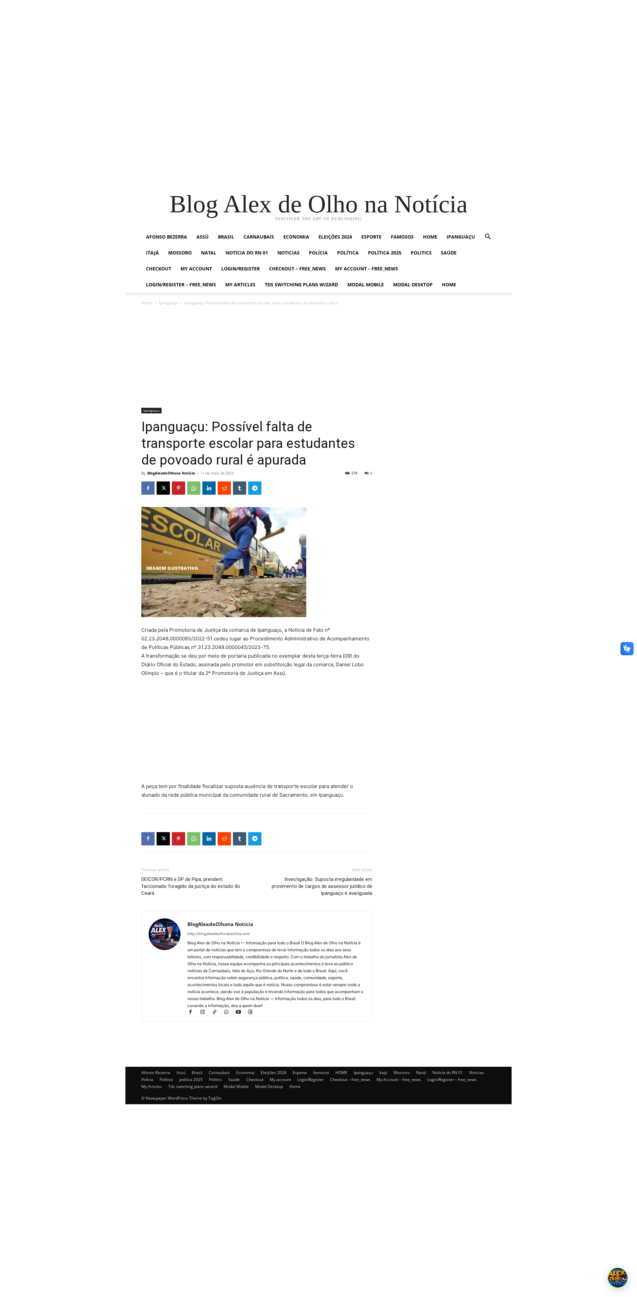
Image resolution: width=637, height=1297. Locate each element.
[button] (488, 237)
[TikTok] (217, 1012)
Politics (421, 253)
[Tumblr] (239, 488)
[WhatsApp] (193, 488)
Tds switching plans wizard (301, 284)
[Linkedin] (209, 488)
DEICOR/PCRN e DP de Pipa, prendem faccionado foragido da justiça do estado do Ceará (190, 886)
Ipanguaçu (461, 237)
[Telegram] (254, 488)
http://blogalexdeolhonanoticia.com (218, 933)
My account (196, 268)
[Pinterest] (178, 488)
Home (449, 284)
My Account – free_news (366, 268)
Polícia (318, 253)
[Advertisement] (199, 46)
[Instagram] (205, 1012)
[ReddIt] (224, 488)
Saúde (449, 253)
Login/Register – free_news (181, 284)
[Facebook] (148, 488)
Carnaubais (259, 237)
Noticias (288, 253)
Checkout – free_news (297, 268)
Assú (202, 237)
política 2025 (384, 253)
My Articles (240, 284)
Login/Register (240, 268)
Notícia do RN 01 (247, 253)
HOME (430, 237)
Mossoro (180, 253)
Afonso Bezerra (166, 237)
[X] (163, 488)
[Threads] (252, 1012)
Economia (296, 237)
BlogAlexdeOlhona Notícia (171, 472)
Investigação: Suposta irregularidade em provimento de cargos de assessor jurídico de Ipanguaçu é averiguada (322, 886)
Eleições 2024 (335, 237)
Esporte (371, 237)
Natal (208, 253)
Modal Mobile (365, 284)
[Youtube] (241, 1012)
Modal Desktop (413, 284)
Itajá (152, 253)
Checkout (158, 268)
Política (348, 253)
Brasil (226, 237)
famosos (402, 237)
